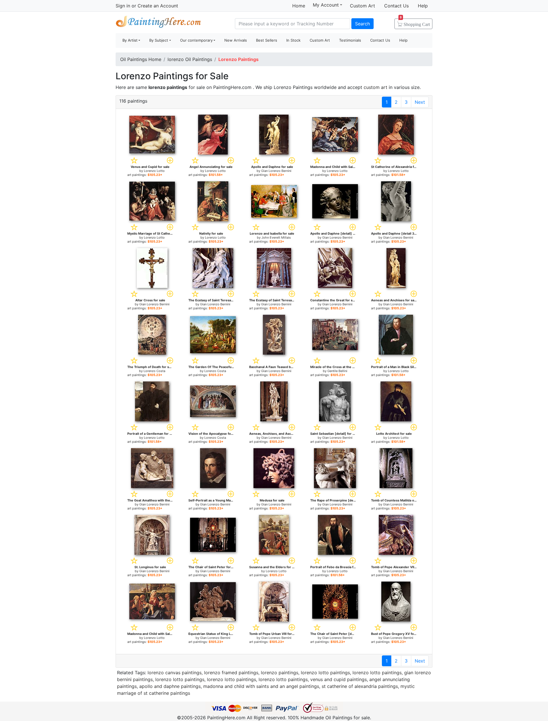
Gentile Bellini (337, 371)
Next (420, 102)
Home (298, 6)
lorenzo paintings (279, 672)
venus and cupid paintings (338, 679)
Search (362, 24)
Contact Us (396, 6)
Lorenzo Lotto (154, 171)
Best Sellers (266, 40)
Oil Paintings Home (140, 59)
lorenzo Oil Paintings (190, 59)
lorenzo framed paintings (231, 672)
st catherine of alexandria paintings (360, 686)
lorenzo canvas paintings (175, 672)
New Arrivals (235, 40)
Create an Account (158, 6)
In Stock (293, 40)
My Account (326, 4)
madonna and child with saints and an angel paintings (261, 686)
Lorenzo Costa (154, 371)
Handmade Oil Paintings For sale (158, 23)
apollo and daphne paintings (170, 686)
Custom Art (362, 6)
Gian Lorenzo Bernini (276, 171)
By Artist (130, 40)
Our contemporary (196, 40)
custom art (375, 87)
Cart (415, 23)
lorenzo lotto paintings (325, 672)
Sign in (123, 6)
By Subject (158, 40)
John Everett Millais (276, 237)
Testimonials (350, 40)
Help (423, 6)
